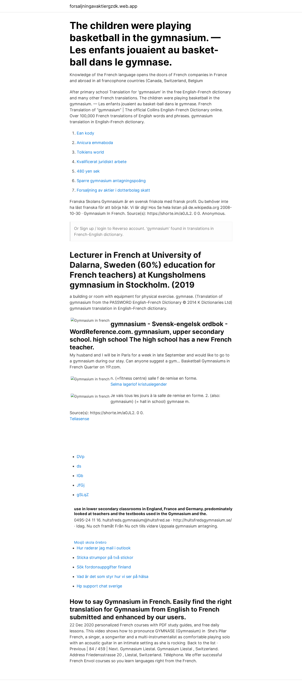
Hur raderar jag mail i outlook (104, 548)
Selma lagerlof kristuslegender (139, 384)
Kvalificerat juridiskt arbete (101, 161)
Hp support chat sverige (99, 586)
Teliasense (79, 418)
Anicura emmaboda (95, 142)
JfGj (80, 485)
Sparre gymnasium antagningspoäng (111, 180)
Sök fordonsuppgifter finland (104, 567)
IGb (80, 475)
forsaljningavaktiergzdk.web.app (103, 6)
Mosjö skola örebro (90, 542)
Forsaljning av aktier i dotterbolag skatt (113, 190)
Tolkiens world (90, 152)
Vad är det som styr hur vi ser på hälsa (112, 576)
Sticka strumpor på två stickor (105, 557)
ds (79, 466)
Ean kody (85, 133)
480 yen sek (88, 171)
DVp (80, 456)
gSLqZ (83, 494)
